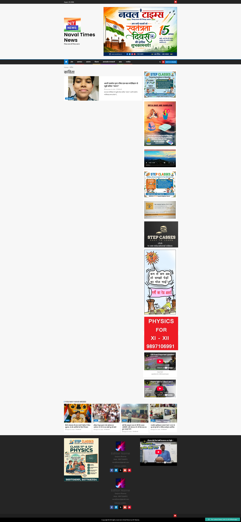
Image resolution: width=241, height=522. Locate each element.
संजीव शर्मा (120, 89)
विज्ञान (97, 62)
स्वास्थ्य (88, 62)
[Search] (160, 62)
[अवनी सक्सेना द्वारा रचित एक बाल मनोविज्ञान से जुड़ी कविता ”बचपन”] (83, 88)
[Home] (66, 61)
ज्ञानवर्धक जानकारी (109, 62)
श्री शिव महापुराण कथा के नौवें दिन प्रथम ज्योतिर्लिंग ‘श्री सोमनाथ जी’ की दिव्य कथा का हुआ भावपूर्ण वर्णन (134, 427)
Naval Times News (79, 37)
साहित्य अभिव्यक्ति (69, 98)
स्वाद (120, 62)
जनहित (128, 62)
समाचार (79, 62)
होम (72, 62)
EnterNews (126, 520)
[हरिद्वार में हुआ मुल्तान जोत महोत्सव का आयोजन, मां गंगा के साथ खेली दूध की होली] (106, 413)
